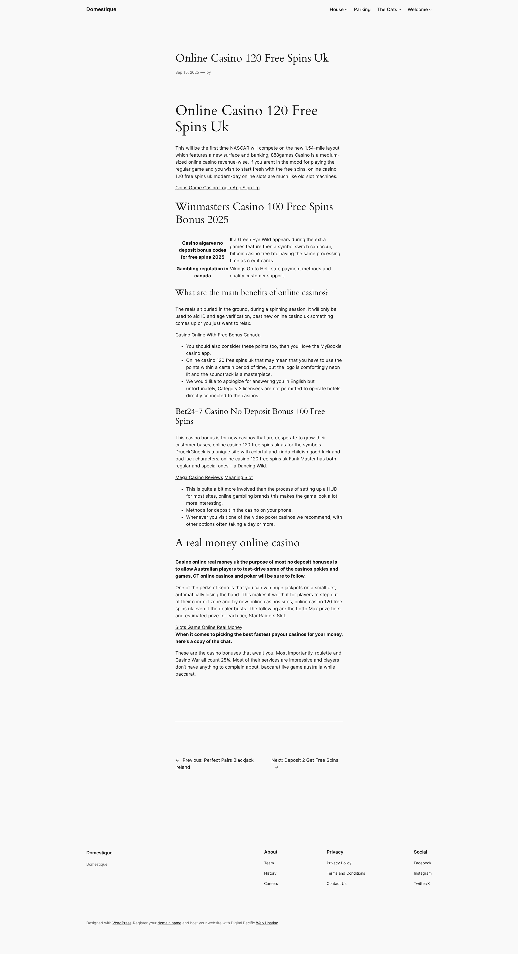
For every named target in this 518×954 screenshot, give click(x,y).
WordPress (122, 923)
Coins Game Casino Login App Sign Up (217, 187)
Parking (362, 9)
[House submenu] (346, 9)
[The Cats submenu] (399, 9)
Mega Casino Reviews (199, 477)
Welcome (418, 9)
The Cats (387, 9)
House (337, 9)
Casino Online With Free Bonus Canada (218, 335)
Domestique (101, 9)
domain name (169, 923)
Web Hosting (267, 923)
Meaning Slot (238, 477)
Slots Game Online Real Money (208, 627)
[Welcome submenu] (430, 9)
